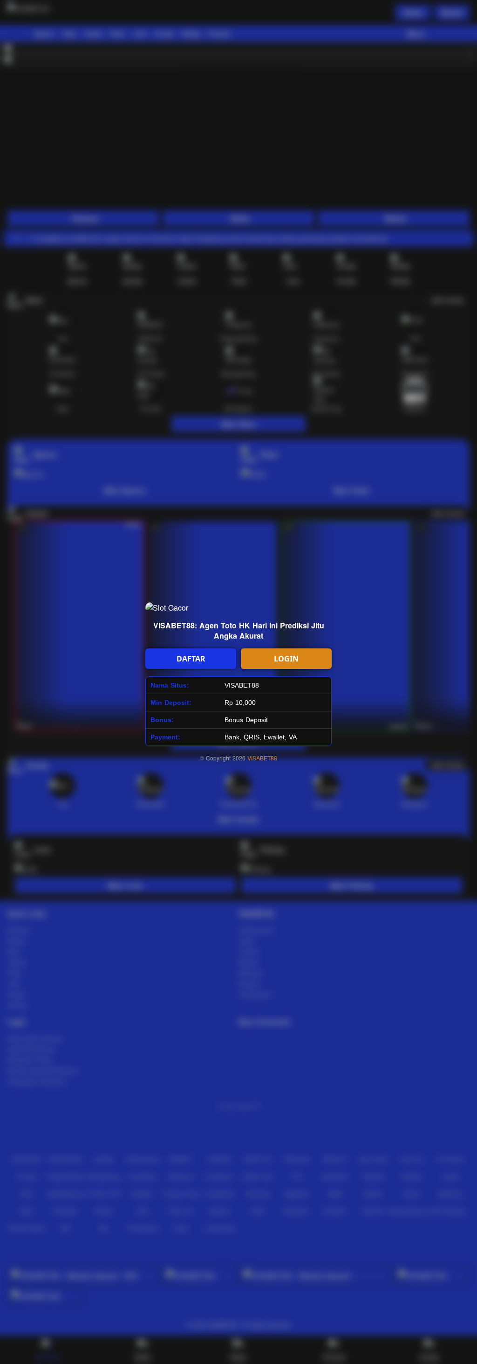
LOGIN (286, 659)
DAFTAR (191, 659)
